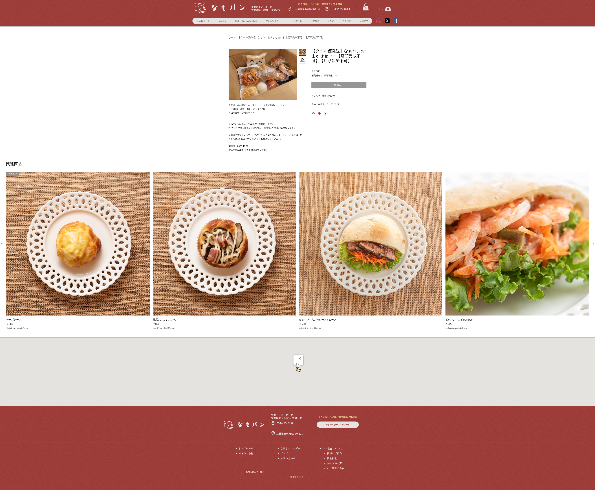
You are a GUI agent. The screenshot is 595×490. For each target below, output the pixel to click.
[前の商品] (2, 244)
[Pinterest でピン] (319, 113)
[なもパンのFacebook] (395, 20)
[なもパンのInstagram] (378, 20)
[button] (366, 6)
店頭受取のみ (330, 75)
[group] (297, 251)
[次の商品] (593, 244)
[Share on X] (325, 113)
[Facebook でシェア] (313, 113)
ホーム (232, 37)
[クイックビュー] (224, 244)
